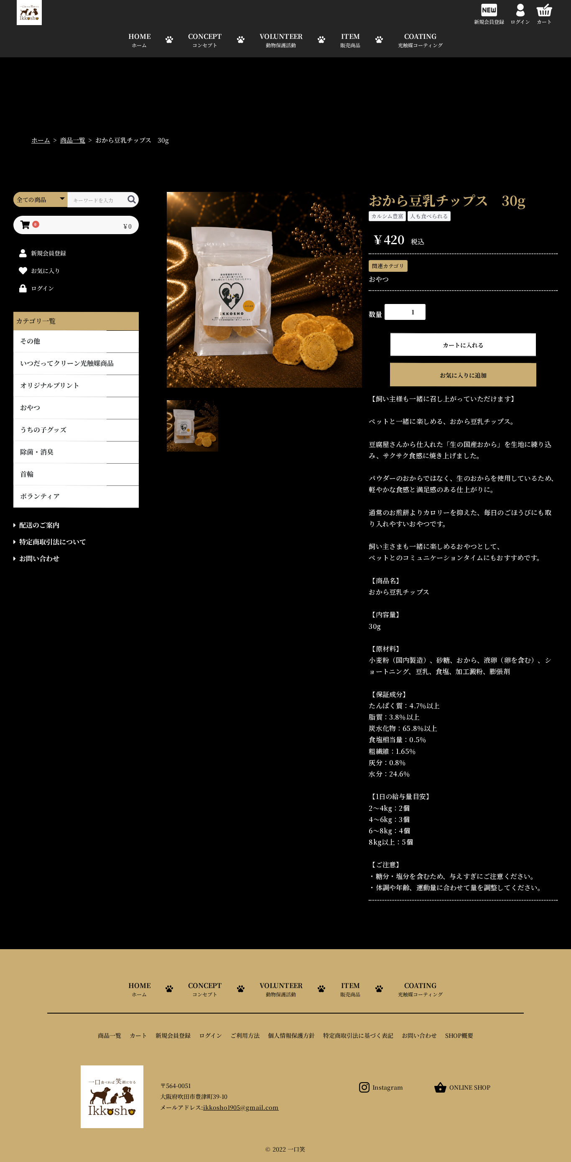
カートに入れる (463, 345)
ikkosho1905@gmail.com (241, 1107)
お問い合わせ (39, 558)
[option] (264, 290)
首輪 (26, 474)
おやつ (30, 407)
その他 (30, 341)
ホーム (40, 139)
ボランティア (40, 496)
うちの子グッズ (43, 429)
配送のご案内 (39, 525)
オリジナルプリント (49, 385)
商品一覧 (72, 139)
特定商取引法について (52, 542)
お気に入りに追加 (463, 375)
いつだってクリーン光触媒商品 (67, 363)
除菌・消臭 (37, 452)
